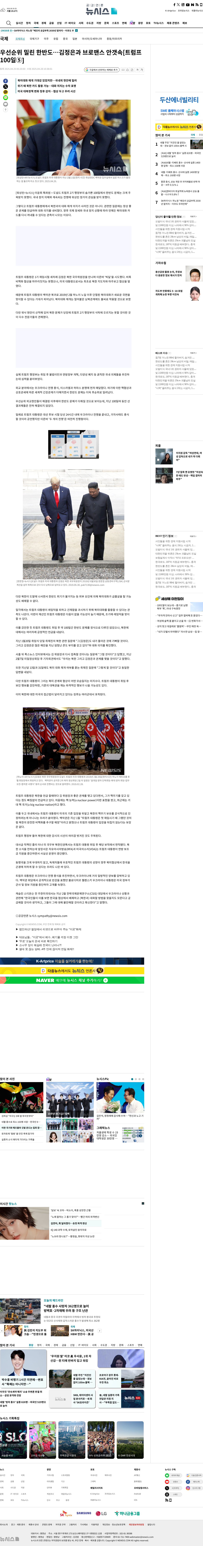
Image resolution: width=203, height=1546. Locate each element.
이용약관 (95, 1524)
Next (100, 1331)
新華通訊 (138, 1481)
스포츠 (115, 23)
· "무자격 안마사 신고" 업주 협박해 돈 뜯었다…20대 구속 (179, 615)
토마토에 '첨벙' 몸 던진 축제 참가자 (18, 1133)
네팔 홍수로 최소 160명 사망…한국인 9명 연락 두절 (22, 1121)
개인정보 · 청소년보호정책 (113, 1524)
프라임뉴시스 (183, 10)
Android (137, 1493)
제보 (184, 23)
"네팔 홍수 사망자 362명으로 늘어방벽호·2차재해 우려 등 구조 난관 (66, 1308)
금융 (51, 23)
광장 (140, 23)
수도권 (89, 23)
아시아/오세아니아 (92, 39)
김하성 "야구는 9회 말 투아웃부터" (18, 1116)
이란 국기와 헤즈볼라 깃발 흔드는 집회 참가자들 (22, 1127)
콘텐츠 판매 (47, 1524)
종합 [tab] (201, 134)
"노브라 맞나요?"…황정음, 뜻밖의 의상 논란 (73, 1236)
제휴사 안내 (34, 1524)
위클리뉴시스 (197, 10)
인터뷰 (49, 1487)
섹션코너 (50, 1493)
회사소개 (4, 1524)
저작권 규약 (60, 1524)
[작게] (137, 70)
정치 (28, 23)
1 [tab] (132, 1079)
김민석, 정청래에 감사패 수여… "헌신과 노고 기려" (120, 1117)
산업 (59, 23)
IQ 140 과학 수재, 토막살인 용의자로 (69, 1230)
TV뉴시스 (159, 23)
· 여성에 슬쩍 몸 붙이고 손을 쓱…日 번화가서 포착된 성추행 (179, 620)
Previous (2, 1331)
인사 (48, 1500)
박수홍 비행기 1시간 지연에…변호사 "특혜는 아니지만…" (22, 1381)
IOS (135, 1499)
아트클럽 (50, 1481)
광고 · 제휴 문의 (18, 1524)
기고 (63, 1481)
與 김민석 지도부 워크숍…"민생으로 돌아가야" (35, 1334)
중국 (65, 39)
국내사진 (93, 1475)
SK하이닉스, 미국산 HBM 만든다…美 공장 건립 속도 (82, 1334)
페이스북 (196, 1481)
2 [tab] (136, 1079)
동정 (67, 1500)
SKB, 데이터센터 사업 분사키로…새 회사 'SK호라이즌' (83, 1398)
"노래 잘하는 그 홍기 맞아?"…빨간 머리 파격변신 (75, 1217)
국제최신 (20, 39)
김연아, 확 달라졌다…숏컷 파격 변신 (69, 1223)
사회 (81, 23)
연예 (124, 23)
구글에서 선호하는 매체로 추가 (103, 69)
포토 (148, 23)
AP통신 (137, 1475)
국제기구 (34, 39)
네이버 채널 (175, 1475)
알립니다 (151, 1524)
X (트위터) (175, 1488)
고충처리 (73, 1524)
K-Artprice (170, 10)
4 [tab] (143, 1079)
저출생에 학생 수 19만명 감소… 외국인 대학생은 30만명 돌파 (107, 1136)
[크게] (142, 70)
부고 (58, 1500)
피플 (158, 445)
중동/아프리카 (114, 39)
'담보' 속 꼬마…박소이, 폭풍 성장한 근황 (71, 1210)
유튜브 (175, 1481)
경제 (43, 23)
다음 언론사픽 (196, 1475)
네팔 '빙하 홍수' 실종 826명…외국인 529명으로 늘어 (23, 1403)
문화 (106, 23)
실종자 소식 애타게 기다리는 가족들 (18, 1139)
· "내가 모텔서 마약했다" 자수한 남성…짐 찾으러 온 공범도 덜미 (179, 631)
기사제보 (84, 1524)
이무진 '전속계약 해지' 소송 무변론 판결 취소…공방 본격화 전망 (21, 1393)
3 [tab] (139, 1079)
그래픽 (93, 1481)
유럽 (55, 39)
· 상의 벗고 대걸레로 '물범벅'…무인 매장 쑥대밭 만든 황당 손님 (179, 626)
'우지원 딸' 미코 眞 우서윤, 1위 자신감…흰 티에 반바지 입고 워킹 (70, 1358)
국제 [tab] (193, 134)
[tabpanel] (120, 1102)
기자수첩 (160, 263)
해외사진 (108, 1475)
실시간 (19, 23)
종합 (31, 1345)
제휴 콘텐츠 (173, 23)
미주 (46, 39)
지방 (98, 23)
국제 (36, 23)
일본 (74, 39)
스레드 (175, 1494)
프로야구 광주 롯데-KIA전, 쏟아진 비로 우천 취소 (109, 1378)
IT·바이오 (70, 23)
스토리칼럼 (65, 1475)
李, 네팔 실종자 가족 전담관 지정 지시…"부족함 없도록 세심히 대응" (109, 1398)
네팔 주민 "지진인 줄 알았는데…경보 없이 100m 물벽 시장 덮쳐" (82, 1378)
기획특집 (64, 1487)
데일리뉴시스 (66, 1493)
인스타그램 (196, 1488)
